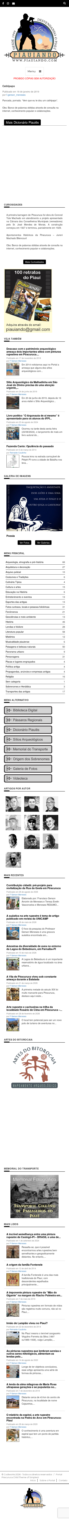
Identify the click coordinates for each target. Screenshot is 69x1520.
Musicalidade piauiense (17, 641)
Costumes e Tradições (17, 577)
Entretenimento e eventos (19, 596)
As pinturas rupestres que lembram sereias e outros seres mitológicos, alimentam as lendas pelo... (33, 1353)
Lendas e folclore (14, 626)
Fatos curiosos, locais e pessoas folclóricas (27, 606)
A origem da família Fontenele (24, 1264)
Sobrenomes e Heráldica (18, 686)
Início (33, 1480)
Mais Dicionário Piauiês (22, 122)
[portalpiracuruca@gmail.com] (13, 3)
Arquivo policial (13, 572)
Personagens (12, 656)
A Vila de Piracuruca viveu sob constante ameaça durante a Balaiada (31, 978)
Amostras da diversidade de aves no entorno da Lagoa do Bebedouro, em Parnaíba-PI (33, 947)
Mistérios (10, 636)
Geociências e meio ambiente (21, 616)
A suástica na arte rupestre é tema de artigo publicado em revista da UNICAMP (32, 917)
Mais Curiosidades (34, 262)
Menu (32, 71)
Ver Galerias (43, 542)
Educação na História (16, 591)
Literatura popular (15, 631)
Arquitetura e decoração (18, 567)
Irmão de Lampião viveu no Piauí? (27, 1323)
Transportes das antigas (18, 691)
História (9, 621)
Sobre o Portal (47, 1480)
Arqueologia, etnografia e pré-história (24, 562)
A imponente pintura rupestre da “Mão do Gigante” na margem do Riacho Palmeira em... (34, 1294)
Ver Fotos (24, 542)
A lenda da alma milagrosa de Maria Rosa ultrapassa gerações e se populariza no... (31, 1385)
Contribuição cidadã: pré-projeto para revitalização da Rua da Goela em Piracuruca (33, 886)
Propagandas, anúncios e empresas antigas (28, 671)
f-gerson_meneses (16, 94)
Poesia (10, 536)
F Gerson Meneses (18, 360)
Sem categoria (13, 681)
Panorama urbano (15, 651)
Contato (63, 1480)
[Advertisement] (34, 164)
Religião (10, 676)
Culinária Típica (14, 582)
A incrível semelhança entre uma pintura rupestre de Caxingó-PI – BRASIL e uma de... (33, 1235)
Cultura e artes (13, 587)
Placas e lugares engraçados (20, 661)
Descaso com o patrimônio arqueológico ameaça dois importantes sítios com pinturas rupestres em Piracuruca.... (33, 351)
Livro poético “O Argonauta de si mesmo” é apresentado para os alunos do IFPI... (32, 417)
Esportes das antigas (16, 601)
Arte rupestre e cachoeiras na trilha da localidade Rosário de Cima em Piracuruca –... (34, 1008)
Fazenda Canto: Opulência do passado (30, 446)
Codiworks (9, 1474)
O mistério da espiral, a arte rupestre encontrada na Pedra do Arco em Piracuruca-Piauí (33, 1417)
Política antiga (13, 666)
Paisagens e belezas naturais (20, 646)
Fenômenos (12, 611)
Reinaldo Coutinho (18, 452)
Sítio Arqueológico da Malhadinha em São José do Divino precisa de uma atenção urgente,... (31, 385)
